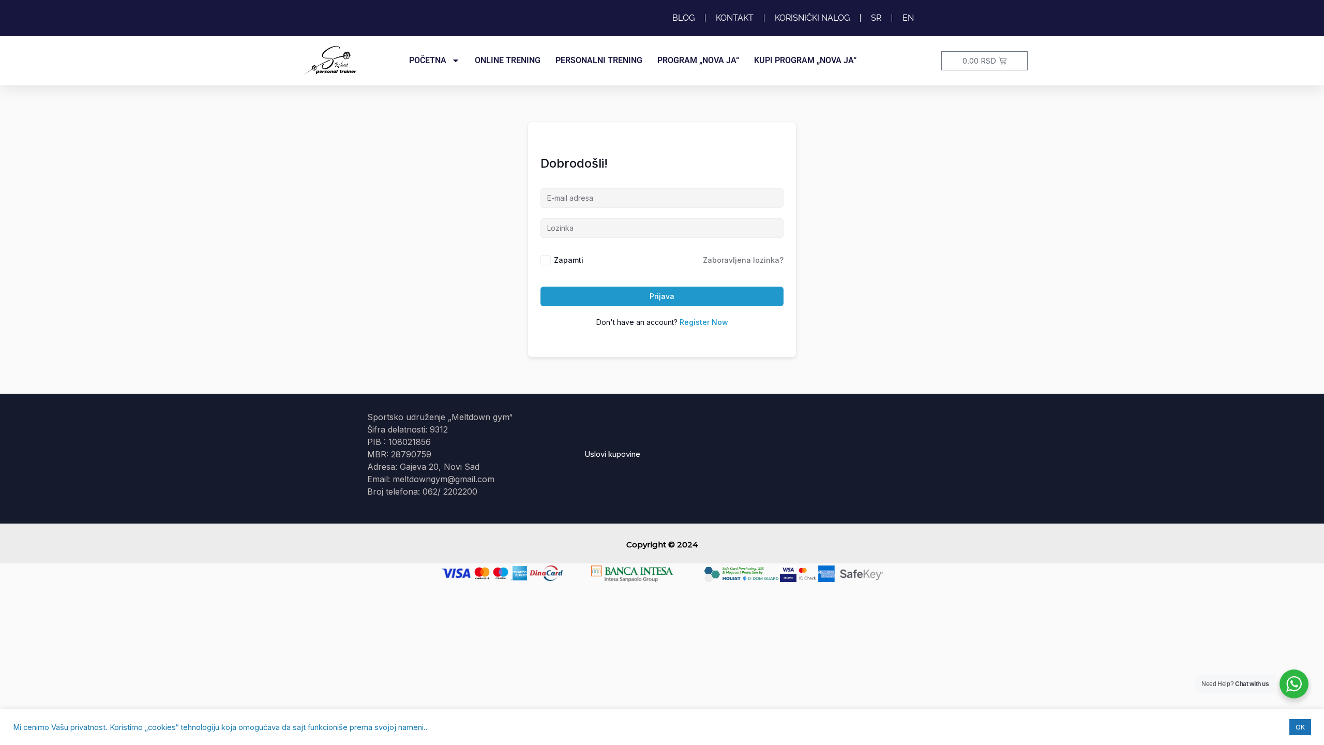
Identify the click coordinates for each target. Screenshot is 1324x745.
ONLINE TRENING (507, 60)
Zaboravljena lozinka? (743, 260)
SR (876, 18)
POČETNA (427, 60)
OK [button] (1300, 727)
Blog (683, 18)
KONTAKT (735, 18)
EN (908, 18)
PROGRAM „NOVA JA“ (698, 60)
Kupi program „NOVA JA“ (805, 60)
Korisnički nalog (812, 18)
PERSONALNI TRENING (598, 60)
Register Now (704, 322)
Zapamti (568, 260)
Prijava (662, 296)
